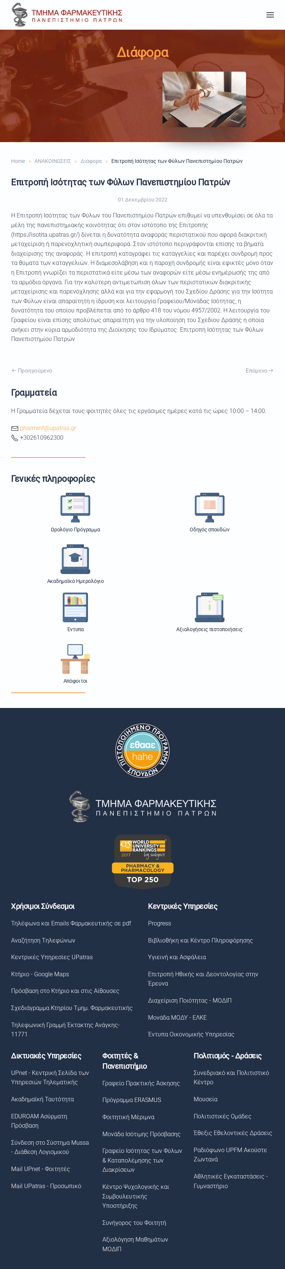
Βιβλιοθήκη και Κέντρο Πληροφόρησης (200, 940)
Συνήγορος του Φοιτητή (134, 1222)
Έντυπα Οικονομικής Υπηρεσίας (191, 1034)
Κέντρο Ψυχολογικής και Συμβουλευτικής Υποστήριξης (135, 1196)
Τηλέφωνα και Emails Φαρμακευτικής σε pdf (71, 923)
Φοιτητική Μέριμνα (128, 1117)
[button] (270, 15)
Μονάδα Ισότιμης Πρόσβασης (141, 1134)
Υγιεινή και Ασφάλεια (177, 957)
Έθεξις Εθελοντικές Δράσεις (233, 1133)
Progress (159, 923)
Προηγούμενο (35, 370)
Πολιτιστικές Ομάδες (223, 1116)
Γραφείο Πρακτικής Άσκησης (141, 1083)
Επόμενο (256, 370)
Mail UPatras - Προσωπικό (46, 1186)
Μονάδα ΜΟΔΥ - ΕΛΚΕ (177, 1017)
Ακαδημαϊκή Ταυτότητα (42, 1099)
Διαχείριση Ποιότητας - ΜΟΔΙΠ (190, 1000)
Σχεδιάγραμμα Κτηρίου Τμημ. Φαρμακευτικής (72, 1007)
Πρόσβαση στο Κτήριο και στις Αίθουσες (65, 990)
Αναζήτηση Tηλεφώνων (43, 940)
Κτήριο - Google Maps (40, 974)
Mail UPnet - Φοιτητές (40, 1169)
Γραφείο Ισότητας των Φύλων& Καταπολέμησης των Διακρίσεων (142, 1160)
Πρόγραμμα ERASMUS (131, 1100)
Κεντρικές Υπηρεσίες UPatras (52, 957)
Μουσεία (205, 1099)
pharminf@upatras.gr (48, 428)
